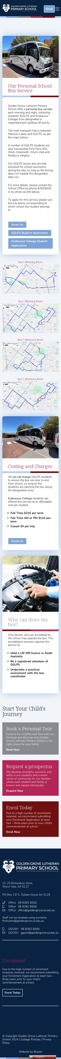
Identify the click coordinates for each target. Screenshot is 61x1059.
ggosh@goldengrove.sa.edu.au (40, 933)
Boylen (38, 1052)
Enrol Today (12, 993)
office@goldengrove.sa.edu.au (36, 910)
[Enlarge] (54, 268)
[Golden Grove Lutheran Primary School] (19, 8)
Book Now (13, 749)
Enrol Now (13, 832)
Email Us (17, 225)
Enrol (49, 9)
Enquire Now (14, 791)
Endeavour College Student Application (29, 243)
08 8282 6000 (27, 902)
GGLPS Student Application (29, 233)
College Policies (30, 1039)
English (39, 1057)
